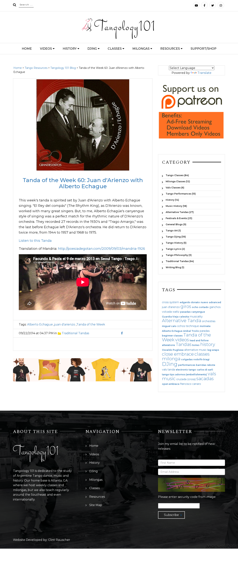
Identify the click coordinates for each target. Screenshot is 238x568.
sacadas (205, 378)
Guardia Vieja (170, 317)
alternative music (195, 349)
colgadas (187, 359)
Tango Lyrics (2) (175, 249)
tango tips (168, 374)
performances (186, 365)
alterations (168, 345)
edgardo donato (190, 302)
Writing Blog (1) (175, 267)
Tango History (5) (176, 242)
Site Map (95, 505)
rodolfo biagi (201, 359)
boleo (196, 345)
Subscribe (171, 515)
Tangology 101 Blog (63, 68)
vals (212, 373)
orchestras (208, 321)
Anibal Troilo (191, 331)
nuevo (204, 302)
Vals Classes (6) (175, 187)
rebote (211, 365)
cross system (170, 302)
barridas (201, 365)
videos (182, 339)
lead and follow (199, 340)
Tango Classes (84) (177, 175)
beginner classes (172, 336)
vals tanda (168, 369)
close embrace (178, 354)
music (169, 378)
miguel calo (169, 326)
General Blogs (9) (176, 224)
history (207, 344)
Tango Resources (36, 68)
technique (192, 326)
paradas (205, 330)
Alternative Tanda (181, 320)
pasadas (185, 312)
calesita (184, 317)
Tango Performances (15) (181, 193)
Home (27, 48)
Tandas (184, 344)
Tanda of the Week (90, 324)
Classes (115, 48)
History (70, 48)
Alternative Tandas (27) (180, 212)
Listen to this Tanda (35, 241)
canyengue (198, 312)
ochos (181, 326)
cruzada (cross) (186, 379)
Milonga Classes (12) (178, 181)
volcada (167, 311)
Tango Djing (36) (176, 236)
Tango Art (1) (173, 230)
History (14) (172, 199)
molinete (205, 326)
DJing (92, 48)
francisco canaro (190, 383)
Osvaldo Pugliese (173, 350)
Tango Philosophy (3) (179, 255)
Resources (170, 48)
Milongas (140, 48)
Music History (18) (176, 206)
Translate (204, 73)
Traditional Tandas (75, 333)
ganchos (215, 307)
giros (186, 306)
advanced (215, 302)
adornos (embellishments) (191, 374)
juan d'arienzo (64, 324)
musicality (196, 316)
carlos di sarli (205, 370)
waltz (176, 311)
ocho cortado (200, 307)
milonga (171, 358)
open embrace (170, 384)
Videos (46, 48)
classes (202, 354)
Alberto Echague (40, 324)
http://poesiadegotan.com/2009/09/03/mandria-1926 (101, 249)
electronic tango (186, 370)
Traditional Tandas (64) (180, 261)
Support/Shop (203, 48)
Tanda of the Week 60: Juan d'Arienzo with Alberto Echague (83, 183)
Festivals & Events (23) (179, 218)
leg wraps (213, 350)
